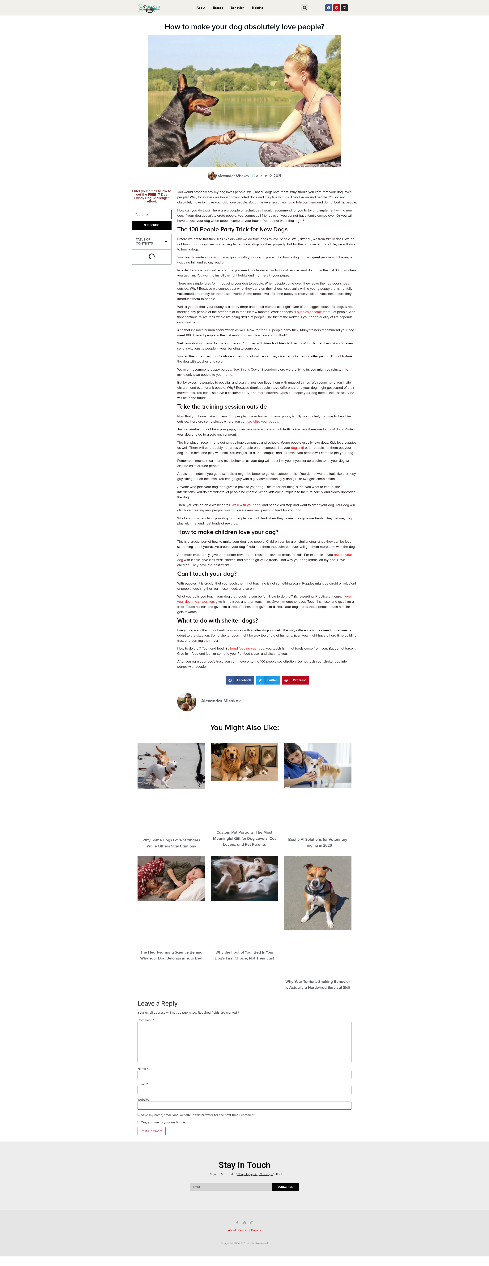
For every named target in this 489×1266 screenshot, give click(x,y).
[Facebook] (328, 7)
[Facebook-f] (237, 1222)
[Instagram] (344, 7)
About (201, 8)
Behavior (237, 8)
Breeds (218, 8)
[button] (304, 7)
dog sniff (297, 448)
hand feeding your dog (247, 648)
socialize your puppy (262, 422)
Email (143, 1084)
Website (143, 1099)
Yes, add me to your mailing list (163, 1122)
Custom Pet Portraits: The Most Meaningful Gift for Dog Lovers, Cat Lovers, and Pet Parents (244, 838)
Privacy (256, 1230)
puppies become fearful (314, 312)
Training (258, 8)
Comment (146, 1020)
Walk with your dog (246, 505)
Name (143, 1068)
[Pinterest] (336, 7)
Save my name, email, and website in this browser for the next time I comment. (198, 1114)
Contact (243, 1230)
